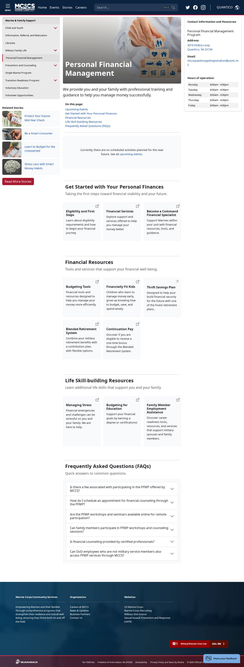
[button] (195, 7)
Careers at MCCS (79, 607)
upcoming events (131, 154)
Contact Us (76, 617)
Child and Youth (14, 28)
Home (42, 7)
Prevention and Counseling (20, 65)
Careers (81, 7)
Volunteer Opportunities (19, 95)
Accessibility (141, 662)
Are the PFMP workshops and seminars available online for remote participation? (118, 516)
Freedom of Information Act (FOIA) (115, 662)
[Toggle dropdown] (55, 28)
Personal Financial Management (24, 58)
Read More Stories (18, 181)
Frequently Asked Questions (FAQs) (87, 126)
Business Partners (80, 614)
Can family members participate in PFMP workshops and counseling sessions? (119, 530)
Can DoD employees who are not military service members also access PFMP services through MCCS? (115, 553)
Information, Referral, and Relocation (26, 35)
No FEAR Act (88, 662)
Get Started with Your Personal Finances (91, 113)
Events (54, 7)
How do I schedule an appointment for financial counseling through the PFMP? (119, 502)
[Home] (25, 7)
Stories (67, 7)
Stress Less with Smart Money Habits (39, 166)
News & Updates (79, 610)
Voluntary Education (17, 88)
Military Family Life (15, 50)
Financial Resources (78, 117)
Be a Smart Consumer (39, 133)
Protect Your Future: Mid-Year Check (38, 118)
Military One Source (135, 614)
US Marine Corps (133, 607)
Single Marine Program (18, 72)
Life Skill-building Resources (83, 121)
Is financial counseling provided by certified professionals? (112, 542)
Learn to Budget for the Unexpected (40, 149)
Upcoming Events (76, 109)
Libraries (10, 43)
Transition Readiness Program (22, 80)
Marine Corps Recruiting (138, 610)
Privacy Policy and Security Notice (167, 662)
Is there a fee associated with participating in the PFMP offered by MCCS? (117, 489)
